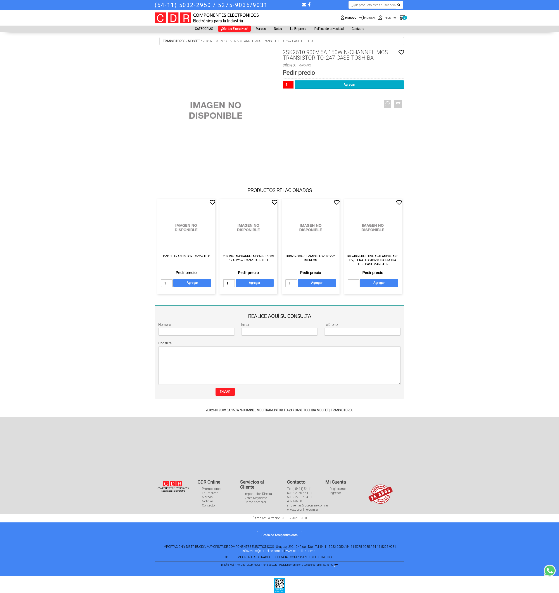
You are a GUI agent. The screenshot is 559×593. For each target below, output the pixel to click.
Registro (390, 17)
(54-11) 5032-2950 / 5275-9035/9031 (211, 5)
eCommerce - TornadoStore (262, 564)
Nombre (164, 325)
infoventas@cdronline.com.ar (262, 551)
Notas (278, 29)
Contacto (358, 29)
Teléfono (331, 325)
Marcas (261, 29)
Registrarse (337, 489)
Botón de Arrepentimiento (280, 535)
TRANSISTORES (174, 41)
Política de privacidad (329, 29)
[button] (304, 4)
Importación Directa (258, 494)
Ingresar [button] (370, 17)
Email (245, 325)
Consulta (165, 343)
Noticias (208, 501)
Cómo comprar (255, 502)
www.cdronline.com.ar (301, 551)
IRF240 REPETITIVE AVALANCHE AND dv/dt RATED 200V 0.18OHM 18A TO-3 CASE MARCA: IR (373, 260)
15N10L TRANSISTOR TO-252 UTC (186, 256)
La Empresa (298, 29)
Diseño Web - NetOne (233, 564)
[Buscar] (398, 5)
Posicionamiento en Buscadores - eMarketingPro (306, 564)
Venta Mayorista (256, 498)
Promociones (211, 489)
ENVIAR (225, 392)
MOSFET (194, 41)
